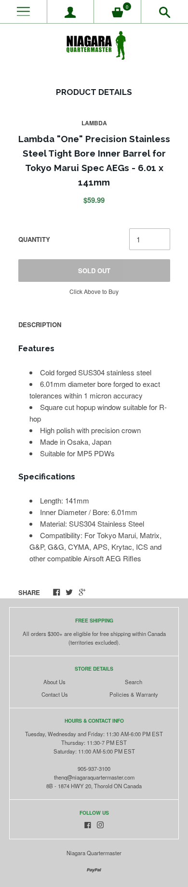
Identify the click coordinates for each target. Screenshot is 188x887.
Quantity (34, 239)
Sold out (94, 270)
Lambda (94, 123)
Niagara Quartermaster (94, 853)
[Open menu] (23, 11)
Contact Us (54, 694)
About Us (54, 682)
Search (133, 682)
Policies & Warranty (133, 694)
